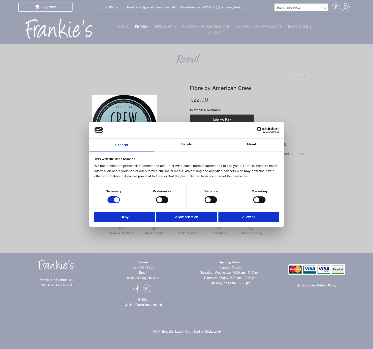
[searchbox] (301, 7)
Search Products (122, 233)
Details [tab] (186, 144)
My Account (154, 233)
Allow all (248, 217)
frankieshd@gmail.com (144, 7)
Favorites (219, 233)
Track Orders (186, 233)
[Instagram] (345, 7)
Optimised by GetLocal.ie (203, 331)
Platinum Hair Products (258, 26)
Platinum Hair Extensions (206, 26)
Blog (143, 299)
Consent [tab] (121, 145)
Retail (140, 26)
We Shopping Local (167, 331)
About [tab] (251, 144)
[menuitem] (298, 77)
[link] (142, 26)
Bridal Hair (165, 26)
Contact (215, 32)
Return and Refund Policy (319, 285)
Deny (124, 217)
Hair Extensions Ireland (145, 305)
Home (123, 26)
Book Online (299, 26)
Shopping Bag (251, 233)
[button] (45, 7)
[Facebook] (336, 7)
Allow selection (186, 217)
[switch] (162, 200)
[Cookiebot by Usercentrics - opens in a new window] (260, 130)
